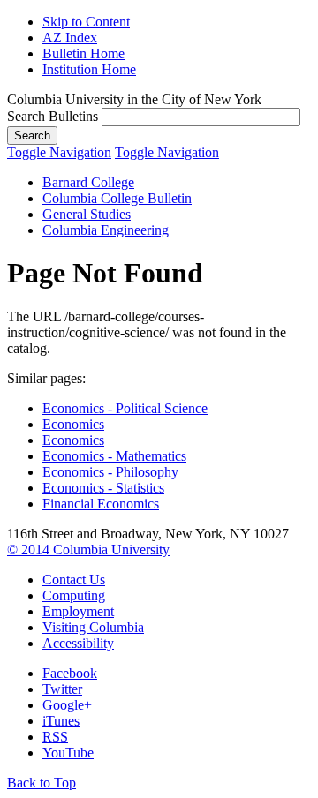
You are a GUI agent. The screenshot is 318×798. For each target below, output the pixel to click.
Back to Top (41, 782)
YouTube (68, 752)
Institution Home (89, 69)
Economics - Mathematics (114, 455)
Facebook (69, 673)
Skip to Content (86, 21)
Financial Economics (100, 503)
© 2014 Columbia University (88, 549)
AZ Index (69, 37)
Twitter (62, 688)
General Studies (86, 214)
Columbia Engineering (105, 229)
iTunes (61, 720)
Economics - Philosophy (110, 471)
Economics (73, 424)
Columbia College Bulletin (117, 198)
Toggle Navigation (59, 152)
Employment (78, 611)
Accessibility (78, 643)
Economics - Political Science (125, 408)
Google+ (67, 704)
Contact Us (73, 579)
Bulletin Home (83, 53)
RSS (55, 736)
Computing (73, 595)
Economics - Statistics (103, 487)
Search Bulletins (52, 116)
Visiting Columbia (93, 627)
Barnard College (88, 182)
